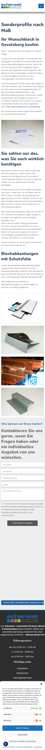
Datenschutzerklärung (24, 747)
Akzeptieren (22, 728)
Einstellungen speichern (22, 741)
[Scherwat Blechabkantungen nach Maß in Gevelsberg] (22, 308)
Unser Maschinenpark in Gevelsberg (23, 106)
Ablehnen (22, 735)
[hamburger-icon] (41, 6)
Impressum (38, 747)
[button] (41, 684)
